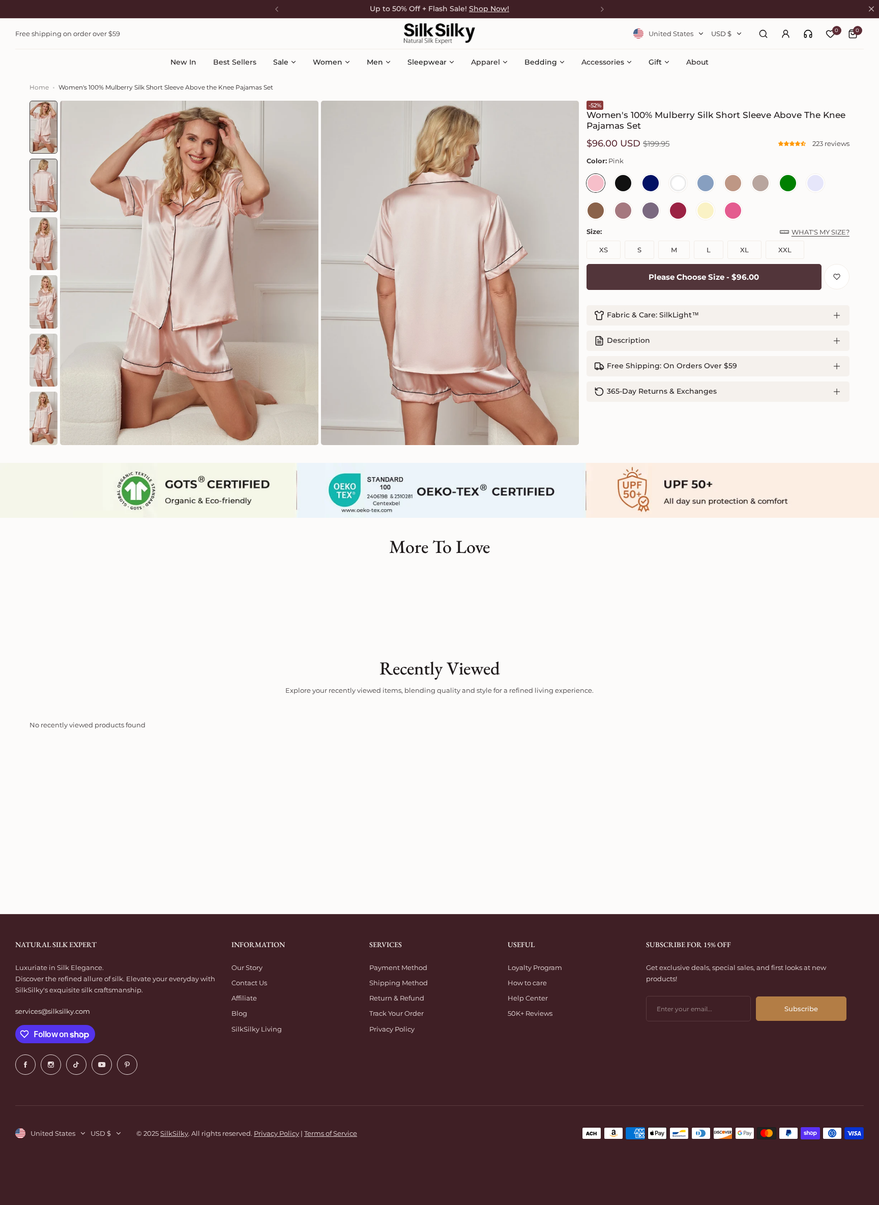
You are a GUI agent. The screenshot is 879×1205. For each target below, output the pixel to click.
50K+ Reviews (530, 1013)
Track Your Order (396, 1013)
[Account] (785, 33)
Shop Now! (489, 9)
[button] (792, 143)
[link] (808, 34)
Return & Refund (396, 998)
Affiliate (244, 998)
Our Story (246, 967)
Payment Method (398, 967)
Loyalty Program (535, 967)
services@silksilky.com (52, 1011)
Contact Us (249, 983)
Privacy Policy (392, 1029)
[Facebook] (25, 1064)
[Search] (763, 33)
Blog (239, 1013)
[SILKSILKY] (439, 33)
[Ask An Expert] (808, 34)
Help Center (528, 998)
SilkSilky (174, 1133)
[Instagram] (51, 1064)
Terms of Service (330, 1133)
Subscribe (801, 1009)
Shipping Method (398, 983)
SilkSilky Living (256, 1029)
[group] (189, 273)
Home (39, 87)
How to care (527, 983)
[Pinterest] (127, 1064)
